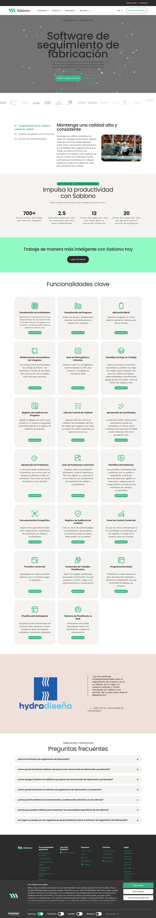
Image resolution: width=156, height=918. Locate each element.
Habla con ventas (68, 853)
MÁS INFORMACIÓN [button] (35, 333)
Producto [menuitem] (55, 11)
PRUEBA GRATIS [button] (92, 78)
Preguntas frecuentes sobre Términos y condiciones (130, 875)
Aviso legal (127, 868)
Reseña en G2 (107, 857)
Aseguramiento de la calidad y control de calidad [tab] (32, 127)
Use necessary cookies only (138, 898)
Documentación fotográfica (44, 869)
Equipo (83, 854)
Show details (110, 914)
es (119, 10)
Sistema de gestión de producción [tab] (34, 134)
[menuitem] (131, 3)
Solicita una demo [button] (136, 10)
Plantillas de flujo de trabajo (46, 875)
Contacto (86, 864)
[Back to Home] (19, 10)
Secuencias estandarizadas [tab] (30, 139)
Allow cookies (138, 885)
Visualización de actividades (44, 854)
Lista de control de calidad (46, 863)
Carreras (84, 857)
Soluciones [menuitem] (42, 11)
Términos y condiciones (128, 858)
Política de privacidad (127, 863)
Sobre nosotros (86, 851)
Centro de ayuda (108, 851)
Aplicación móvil (44, 858)
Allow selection (138, 891)
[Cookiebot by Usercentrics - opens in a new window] (13, 913)
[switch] (61, 913)
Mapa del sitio (86, 861)
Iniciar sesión (108, 861)
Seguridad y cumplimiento (128, 852)
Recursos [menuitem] (83, 11)
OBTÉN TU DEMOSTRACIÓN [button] (68, 78)
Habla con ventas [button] (78, 259)
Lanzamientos (107, 854)
